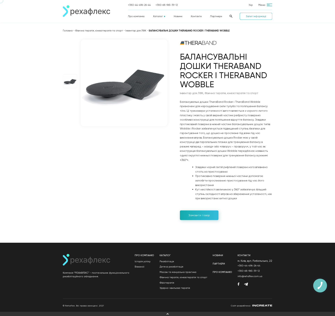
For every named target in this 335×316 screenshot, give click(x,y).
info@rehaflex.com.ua (250, 276)
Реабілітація (167, 261)
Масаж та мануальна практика (178, 272)
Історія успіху (142, 261)
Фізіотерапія (167, 282)
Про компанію (136, 16)
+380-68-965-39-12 (167, 4)
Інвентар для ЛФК (135, 30)
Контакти (196, 16)
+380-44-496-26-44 (139, 4)
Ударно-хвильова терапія (175, 288)
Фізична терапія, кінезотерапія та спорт (99, 30)
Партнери (216, 16)
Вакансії (139, 266)
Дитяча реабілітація (171, 266)
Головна (68, 30)
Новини (178, 16)
